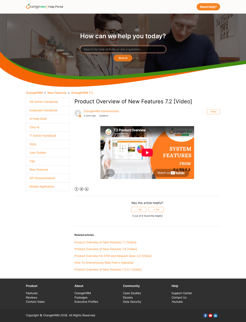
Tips (32, 161)
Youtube (177, 301)
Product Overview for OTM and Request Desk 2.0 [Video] (112, 256)
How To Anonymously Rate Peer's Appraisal (103, 262)
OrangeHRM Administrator (101, 111)
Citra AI (34, 127)
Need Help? (208, 7)
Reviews (31, 297)
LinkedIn (87, 189)
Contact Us (179, 297)
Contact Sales (35, 301)
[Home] (45, 6)
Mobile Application (41, 186)
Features (32, 293)
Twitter (81, 189)
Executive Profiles (86, 301)
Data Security (132, 301)
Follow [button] (213, 111)
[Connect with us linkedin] (215, 315)
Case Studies (132, 293)
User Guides (37, 152)
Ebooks (128, 297)
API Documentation (42, 178)
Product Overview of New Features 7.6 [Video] (105, 249)
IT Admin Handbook (42, 135)
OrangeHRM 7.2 (82, 92)
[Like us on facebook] (205, 315)
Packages (81, 297)
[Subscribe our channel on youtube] (210, 315)
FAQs (32, 144)
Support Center (182, 293)
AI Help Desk (38, 118)
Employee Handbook (43, 110)
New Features (57, 92)
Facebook (76, 189)
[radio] (138, 209)
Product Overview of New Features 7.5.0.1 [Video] (108, 269)
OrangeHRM (34, 92)
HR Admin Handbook (43, 101)
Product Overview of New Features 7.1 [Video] (105, 242)
